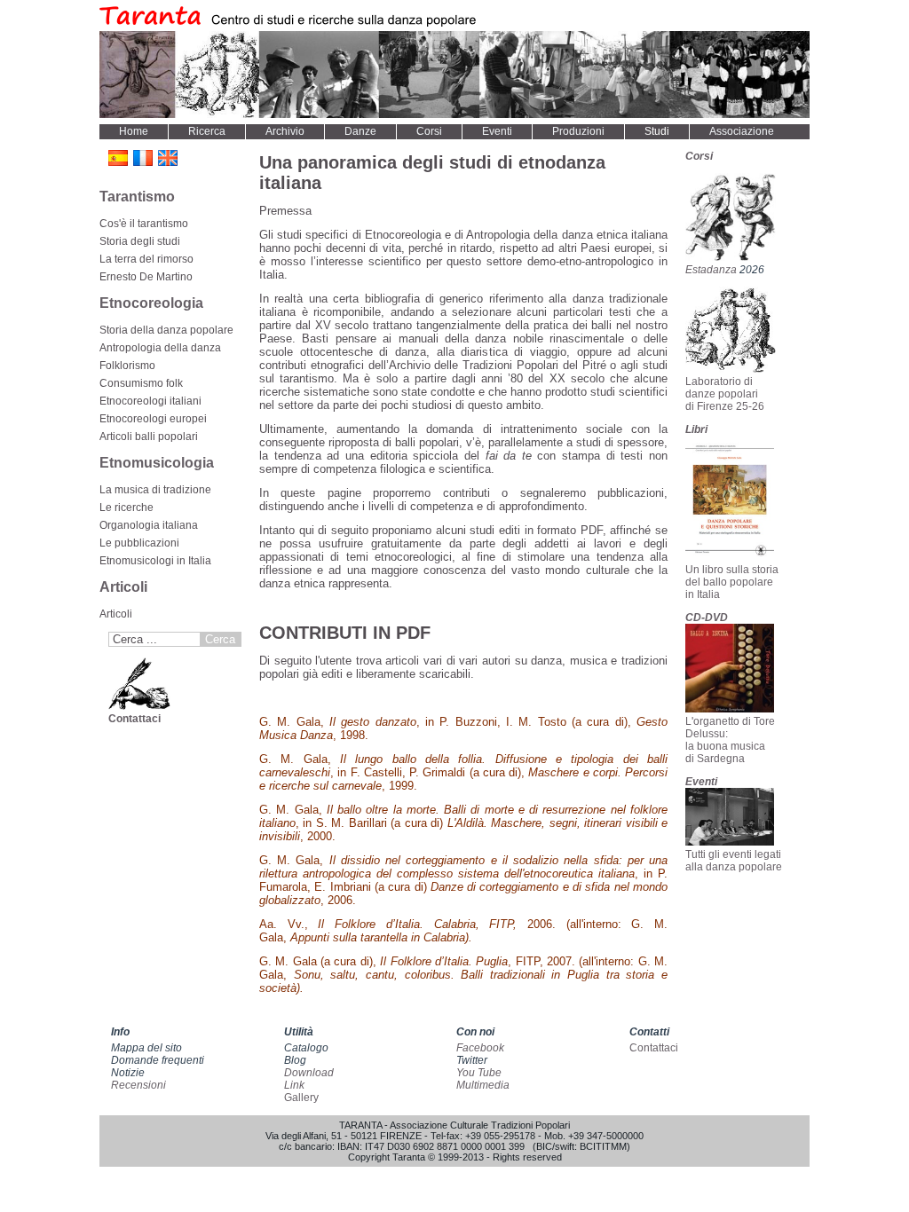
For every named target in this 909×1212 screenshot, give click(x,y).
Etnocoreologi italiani (150, 401)
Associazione (741, 131)
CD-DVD (706, 617)
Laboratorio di (719, 381)
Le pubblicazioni (139, 543)
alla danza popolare (733, 867)
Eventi (497, 131)
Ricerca (206, 131)
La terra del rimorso (146, 259)
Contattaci (134, 718)
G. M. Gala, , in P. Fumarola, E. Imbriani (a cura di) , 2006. (463, 880)
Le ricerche (126, 507)
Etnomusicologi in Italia (155, 561)
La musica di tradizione (155, 490)
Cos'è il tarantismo (143, 223)
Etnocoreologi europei (153, 419)
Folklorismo (127, 365)
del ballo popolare (729, 582)
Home (133, 131)
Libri (696, 429)
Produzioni (578, 131)
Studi (656, 131)
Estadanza (712, 270)
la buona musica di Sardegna (725, 752)
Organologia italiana (148, 525)
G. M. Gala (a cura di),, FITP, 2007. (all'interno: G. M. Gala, (463, 975)
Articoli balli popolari (148, 436)
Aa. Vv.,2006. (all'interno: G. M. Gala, (463, 930)
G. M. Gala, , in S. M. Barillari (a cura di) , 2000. (463, 823)
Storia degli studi (139, 241)
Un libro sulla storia (732, 569)
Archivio (284, 131)
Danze (360, 131)
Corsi (429, 131)
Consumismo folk (141, 383)
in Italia (702, 594)
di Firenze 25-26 (724, 406)
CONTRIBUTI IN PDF (345, 632)
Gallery (301, 1097)
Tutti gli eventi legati (733, 854)
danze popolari (721, 394)
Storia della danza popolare (166, 330)
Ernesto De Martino (146, 277)
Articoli (115, 614)
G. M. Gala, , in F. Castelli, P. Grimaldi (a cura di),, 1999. (463, 772)
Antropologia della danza (160, 348)
